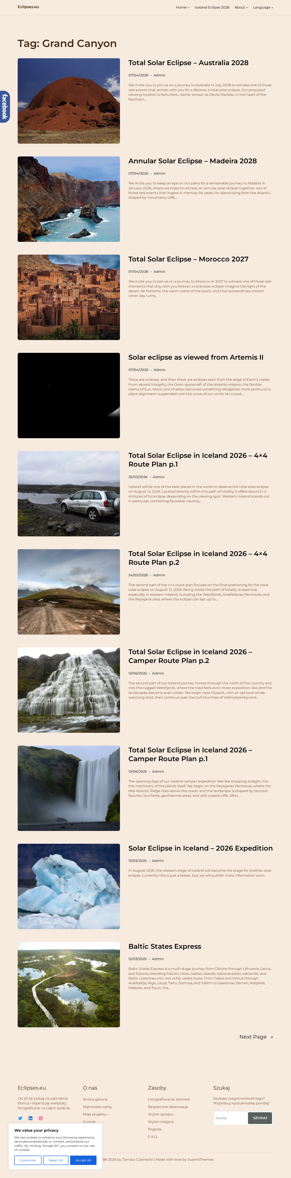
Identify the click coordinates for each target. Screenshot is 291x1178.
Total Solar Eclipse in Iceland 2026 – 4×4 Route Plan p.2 (197, 558)
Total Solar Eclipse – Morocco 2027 (188, 259)
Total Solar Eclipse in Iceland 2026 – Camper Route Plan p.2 (190, 656)
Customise (28, 1160)
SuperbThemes (200, 1160)
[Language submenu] (272, 7)
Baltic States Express (164, 946)
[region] (55, 1146)
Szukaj (260, 1118)
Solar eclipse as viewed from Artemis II (196, 357)
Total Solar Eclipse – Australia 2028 (188, 62)
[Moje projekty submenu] (108, 1114)
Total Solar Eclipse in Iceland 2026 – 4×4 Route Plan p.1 (197, 460)
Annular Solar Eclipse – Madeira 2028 (192, 161)
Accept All (83, 1160)
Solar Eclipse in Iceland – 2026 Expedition (200, 848)
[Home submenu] (188, 7)
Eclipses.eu (28, 6)
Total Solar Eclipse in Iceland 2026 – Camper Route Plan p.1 (190, 754)
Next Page (256, 1036)
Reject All (56, 1160)
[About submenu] (247, 7)
